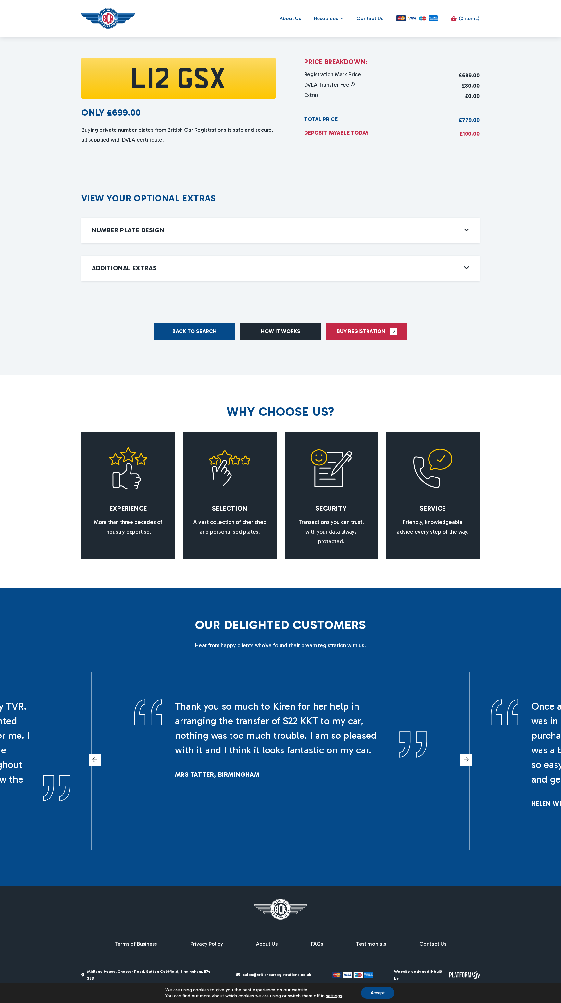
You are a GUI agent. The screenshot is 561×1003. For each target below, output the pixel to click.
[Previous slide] (95, 760)
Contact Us (369, 18)
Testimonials (371, 944)
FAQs (317, 944)
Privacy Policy (206, 944)
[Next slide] (466, 760)
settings (334, 995)
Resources (326, 18)
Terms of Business (136, 944)
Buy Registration (361, 331)
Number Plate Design (128, 230)
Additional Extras (124, 268)
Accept (378, 993)
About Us (290, 18)
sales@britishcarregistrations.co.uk (277, 974)
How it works (280, 331)
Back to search (194, 331)
